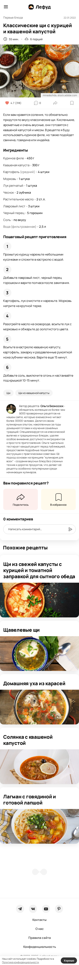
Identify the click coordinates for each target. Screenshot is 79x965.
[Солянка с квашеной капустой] (39, 766)
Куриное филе (13, 158)
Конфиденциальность (39, 947)
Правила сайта (39, 938)
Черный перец (13, 213)
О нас (39, 929)
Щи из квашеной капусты (33, 393)
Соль (7, 220)
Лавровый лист (14, 206)
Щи (8, 393)
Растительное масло (18, 199)
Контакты (39, 920)
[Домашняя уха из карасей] (39, 707)
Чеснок (8, 192)
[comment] (70, 529)
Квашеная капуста (16, 165)
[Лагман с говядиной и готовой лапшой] (39, 826)
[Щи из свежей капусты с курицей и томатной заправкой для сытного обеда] (39, 600)
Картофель (11, 172)
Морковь (9, 179)
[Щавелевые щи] (39, 653)
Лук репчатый (13, 185)
